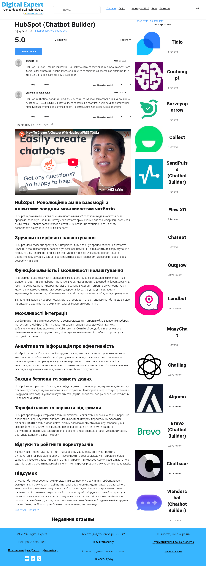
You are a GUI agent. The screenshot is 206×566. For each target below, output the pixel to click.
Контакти (165, 8)
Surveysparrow (177, 107)
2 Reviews (173, 87)
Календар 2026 (140, 8)
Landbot (177, 298)
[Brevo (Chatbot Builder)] (149, 431)
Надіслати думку (103, 559)
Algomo (177, 397)
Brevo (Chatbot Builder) (177, 429)
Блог (154, 8)
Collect (177, 137)
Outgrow (177, 265)
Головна (111, 8)
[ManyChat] (149, 333)
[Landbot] (149, 300)
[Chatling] (149, 367)
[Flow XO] (149, 211)
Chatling (177, 365)
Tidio (177, 42)
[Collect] (149, 139)
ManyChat (177, 332)
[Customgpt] (149, 76)
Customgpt (177, 75)
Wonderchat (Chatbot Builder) (177, 501)
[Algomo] (149, 398)
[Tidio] (149, 43)
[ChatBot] (149, 239)
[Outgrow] (149, 266)
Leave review (28, 51)
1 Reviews (173, 119)
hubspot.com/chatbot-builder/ (51, 30)
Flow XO (177, 210)
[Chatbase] (149, 465)
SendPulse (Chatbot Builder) (177, 172)
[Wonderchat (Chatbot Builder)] (149, 502)
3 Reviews (173, 51)
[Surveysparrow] (149, 108)
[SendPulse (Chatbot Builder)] (149, 174)
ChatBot (177, 237)
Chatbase (177, 463)
